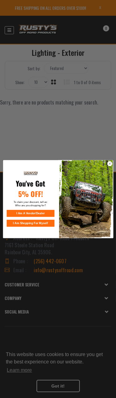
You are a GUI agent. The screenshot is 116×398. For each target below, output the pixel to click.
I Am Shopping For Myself (30, 223)
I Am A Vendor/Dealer (30, 213)
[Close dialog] (109, 163)
